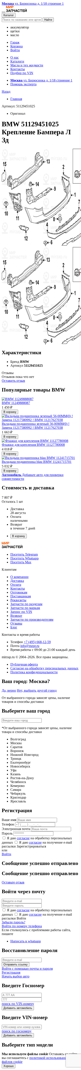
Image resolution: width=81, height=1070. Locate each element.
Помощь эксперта (23, 84)
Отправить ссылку (15, 964)
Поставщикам (20, 596)
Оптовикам (18, 592)
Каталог (8, 15)
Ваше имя (9, 820)
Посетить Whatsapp (24, 558)
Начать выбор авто (15, 976)
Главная (16, 99)
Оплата (15, 584)
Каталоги (17, 61)
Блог (13, 627)
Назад (6, 91)
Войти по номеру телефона (22, 926)
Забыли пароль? (13, 922)
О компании (19, 577)
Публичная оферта (24, 664)
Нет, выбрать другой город (37, 690)
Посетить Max (20, 562)
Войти (15, 50)
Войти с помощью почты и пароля (27, 968)
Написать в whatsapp (25, 941)
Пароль (7, 833)
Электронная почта (16, 829)
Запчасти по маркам (25, 608)
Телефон (8, 824)
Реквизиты (18, 600)
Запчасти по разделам (26, 604)
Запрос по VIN (21, 612)
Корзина (16, 46)
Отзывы (16, 623)
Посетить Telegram (24, 554)
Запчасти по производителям (31, 619)
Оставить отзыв (13, 380)
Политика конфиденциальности (34, 672)
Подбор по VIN (21, 73)
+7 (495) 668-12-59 (37, 642)
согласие (23, 838)
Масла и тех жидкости (26, 65)
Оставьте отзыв (13, 882)
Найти (48, 19)
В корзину (9, 412)
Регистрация (11, 972)
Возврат (16, 615)
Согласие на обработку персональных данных (44, 668)
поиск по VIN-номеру (18, 1004)
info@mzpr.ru (29, 646)
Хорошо (8, 1066)
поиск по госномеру (17, 1031)
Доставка (17, 581)
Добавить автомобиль (17, 1008)
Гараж (14, 42)
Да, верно (9, 690)
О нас (14, 57)
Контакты (17, 69)
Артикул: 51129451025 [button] (18, 106)
